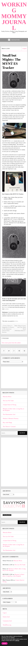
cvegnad (24, 48)
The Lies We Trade (8, 400)
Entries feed (6, 617)
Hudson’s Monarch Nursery (10, 418)
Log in (5, 613)
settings (17, 640)
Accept (4, 643)
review (16, 321)
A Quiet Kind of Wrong (9, 404)
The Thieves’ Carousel (9, 426)
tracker (12, 141)
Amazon (6, 307)
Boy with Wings (7, 422)
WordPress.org (7, 625)
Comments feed (7, 621)
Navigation (15, 40)
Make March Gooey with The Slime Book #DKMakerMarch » (20, 328)
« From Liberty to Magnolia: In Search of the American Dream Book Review (8, 329)
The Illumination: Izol (9, 414)
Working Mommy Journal (14, 16)
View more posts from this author (11, 343)
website (6, 309)
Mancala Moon (7, 396)
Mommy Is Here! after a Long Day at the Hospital (13, 409)
